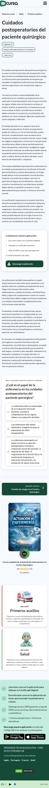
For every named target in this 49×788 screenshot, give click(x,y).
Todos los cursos (8, 14)
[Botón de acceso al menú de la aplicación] (45, 3)
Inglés (6, 760)
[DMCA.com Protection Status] (24, 771)
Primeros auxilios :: (35, 14)
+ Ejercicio (7, 55)
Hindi (32, 760)
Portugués (15, 760)
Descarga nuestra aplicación (18, 727)
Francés (25, 760)
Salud (21, 14)
